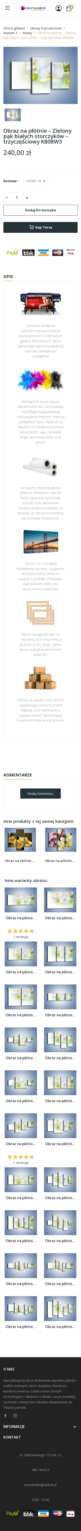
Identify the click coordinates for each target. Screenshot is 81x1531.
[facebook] (5, 1416)
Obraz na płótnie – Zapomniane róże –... (20, 861)
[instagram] (15, 1416)
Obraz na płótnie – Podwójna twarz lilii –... (60, 861)
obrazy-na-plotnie (46, 753)
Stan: (36, 767)
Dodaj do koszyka (40, 210)
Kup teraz (43, 227)
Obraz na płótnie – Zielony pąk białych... (21, 918)
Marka (27, 753)
